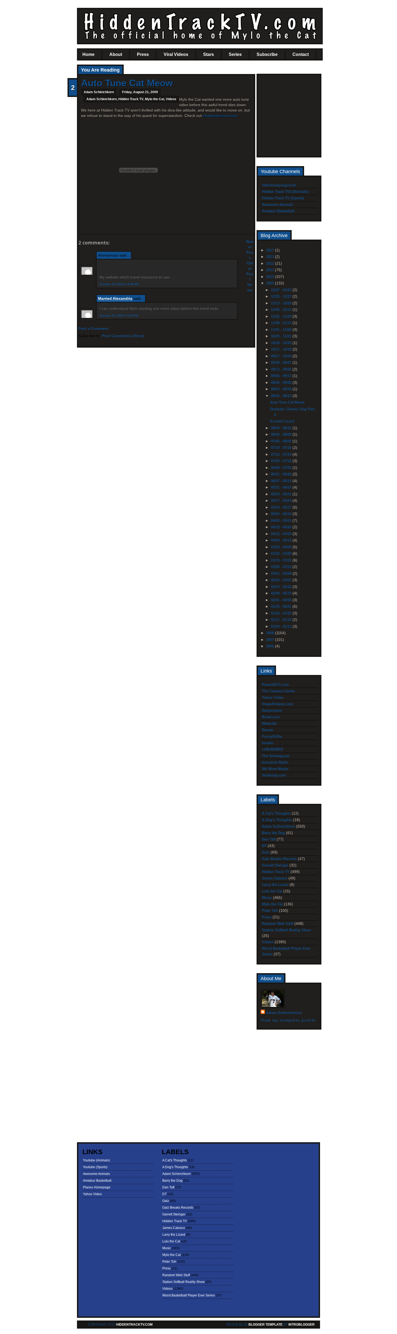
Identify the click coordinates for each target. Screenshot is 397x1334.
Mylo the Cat (154, 99)
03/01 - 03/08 (281, 574)
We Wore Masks (275, 769)
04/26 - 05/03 (281, 521)
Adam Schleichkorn (101, 99)
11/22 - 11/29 (281, 316)
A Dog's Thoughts (277, 820)
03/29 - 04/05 (281, 547)
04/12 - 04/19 (281, 534)
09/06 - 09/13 (281, 376)
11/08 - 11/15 (281, 323)
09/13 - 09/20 (281, 369)
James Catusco (274, 878)
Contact (300, 54)
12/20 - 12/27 (281, 296)
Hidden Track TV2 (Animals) (285, 192)
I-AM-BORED (272, 749)
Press (143, 54)
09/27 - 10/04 (281, 356)
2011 (270, 270)
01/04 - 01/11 (281, 626)
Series (235, 54)
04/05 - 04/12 (281, 540)
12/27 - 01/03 (281, 290)
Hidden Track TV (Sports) (283, 198)
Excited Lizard (282, 421)
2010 (270, 277)
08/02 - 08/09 (281, 434)
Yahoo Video (272, 697)
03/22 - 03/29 (281, 554)
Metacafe (269, 723)
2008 (270, 633)
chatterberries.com (220, 115)
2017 (270, 250)
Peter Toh (270, 911)
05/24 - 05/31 (281, 494)
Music (267, 898)
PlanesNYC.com (275, 685)
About (115, 54)
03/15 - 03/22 (281, 560)
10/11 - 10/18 (281, 349)
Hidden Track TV (130, 99)
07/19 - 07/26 (281, 448)
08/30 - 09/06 (281, 383)
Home (88, 54)
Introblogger (301, 1324)
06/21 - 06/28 (281, 474)
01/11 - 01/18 (281, 620)
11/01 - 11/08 (281, 330)
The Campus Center (278, 691)
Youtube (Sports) (95, 1167)
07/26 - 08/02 (281, 441)
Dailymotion (272, 710)
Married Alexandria (115, 298)
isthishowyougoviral (279, 185)
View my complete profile (288, 1020)
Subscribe (267, 54)
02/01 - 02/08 (281, 600)
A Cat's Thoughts (276, 813)
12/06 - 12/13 (281, 310)
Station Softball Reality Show (286, 930)
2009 (270, 283)
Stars (208, 54)
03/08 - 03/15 (281, 567)
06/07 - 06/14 (281, 481)
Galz (266, 852)
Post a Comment (93, 328)
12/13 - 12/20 (281, 303)
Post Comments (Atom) (123, 336)
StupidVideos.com (277, 704)
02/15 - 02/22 (281, 587)
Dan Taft (268, 839)
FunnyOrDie (272, 736)
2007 (270, 640)
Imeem (267, 743)
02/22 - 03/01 (281, 580)
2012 (270, 263)
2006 (270, 646)
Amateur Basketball (278, 211)
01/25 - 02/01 (281, 606)
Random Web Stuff (277, 924)
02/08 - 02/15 (281, 593)
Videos (171, 99)
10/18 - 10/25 (281, 343)
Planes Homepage (96, 1187)
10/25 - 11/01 (281, 336)
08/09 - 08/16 (281, 428)
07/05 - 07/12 (281, 461)
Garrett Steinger (275, 865)
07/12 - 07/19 (281, 454)
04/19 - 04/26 (281, 527)
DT (264, 846)
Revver (267, 730)
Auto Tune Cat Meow (127, 83)
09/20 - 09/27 (281, 363)
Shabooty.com (274, 775)
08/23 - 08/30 (281, 389)
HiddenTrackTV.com (134, 1324)
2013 (270, 257)
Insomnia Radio (275, 762)
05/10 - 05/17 (281, 507)
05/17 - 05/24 (281, 501)
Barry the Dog (273, 833)
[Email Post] (81, 224)
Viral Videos (176, 54)
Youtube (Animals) (96, 1160)
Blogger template (265, 1324)
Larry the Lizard (275, 885)
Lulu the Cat (272, 891)
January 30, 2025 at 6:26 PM (118, 315)
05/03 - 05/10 (281, 514)
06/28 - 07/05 (281, 468)
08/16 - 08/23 (281, 396)
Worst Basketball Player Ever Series (188, 1295)
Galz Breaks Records (279, 859)
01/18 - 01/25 (281, 613)
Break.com (271, 717)
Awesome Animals (277, 205)
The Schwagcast (275, 756)
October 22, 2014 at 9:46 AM (119, 284)
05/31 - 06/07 (281, 487)
